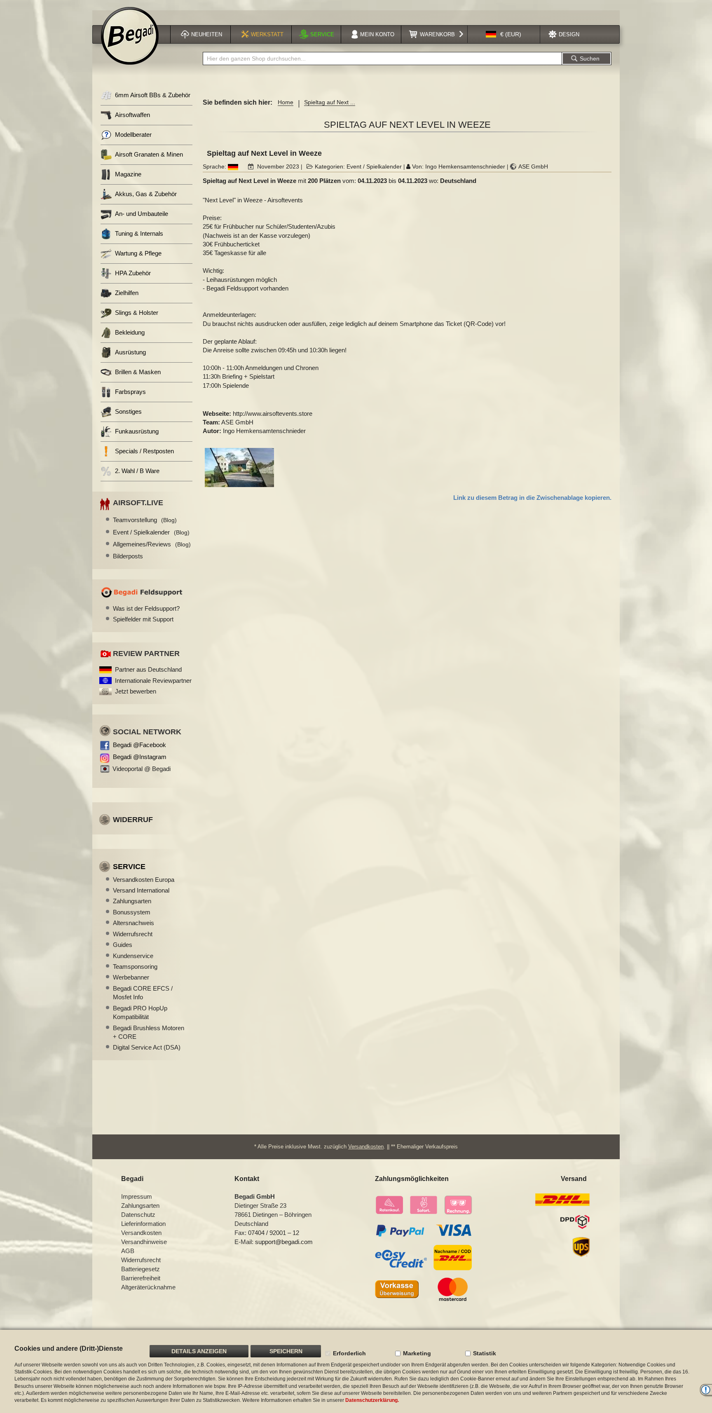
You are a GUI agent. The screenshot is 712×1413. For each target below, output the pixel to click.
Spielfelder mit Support (143, 619)
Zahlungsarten (132, 901)
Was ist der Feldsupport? (146, 608)
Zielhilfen (126, 292)
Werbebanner (131, 977)
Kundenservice (133, 955)
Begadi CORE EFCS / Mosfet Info (143, 993)
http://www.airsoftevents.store (272, 413)
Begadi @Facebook (139, 744)
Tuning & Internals (139, 233)
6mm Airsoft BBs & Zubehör (152, 94)
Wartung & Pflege (138, 253)
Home (285, 102)
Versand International (141, 890)
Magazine (128, 174)
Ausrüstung (130, 352)
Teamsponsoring (135, 966)
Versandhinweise (144, 1241)
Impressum (136, 1196)
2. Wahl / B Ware (137, 470)
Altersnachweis (133, 922)
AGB (127, 1250)
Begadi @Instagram (139, 756)
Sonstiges (128, 411)
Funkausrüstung (137, 431)
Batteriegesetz (140, 1268)
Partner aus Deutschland (148, 669)
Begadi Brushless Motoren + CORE (148, 1032)
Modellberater (133, 134)
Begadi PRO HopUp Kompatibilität (140, 1012)
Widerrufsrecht (132, 933)
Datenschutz (138, 1214)
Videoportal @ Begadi (141, 768)
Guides (122, 944)
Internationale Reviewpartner (153, 680)
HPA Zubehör (133, 273)
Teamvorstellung (145, 519)
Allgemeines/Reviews (152, 544)
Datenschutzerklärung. (372, 1400)
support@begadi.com (284, 1241)
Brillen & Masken (138, 371)
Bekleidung (130, 332)
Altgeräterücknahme (148, 1287)
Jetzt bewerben (135, 691)
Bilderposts (128, 556)
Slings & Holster (136, 312)
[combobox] (382, 58)
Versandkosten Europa (143, 879)
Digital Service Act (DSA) (146, 1047)
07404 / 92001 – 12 (273, 1232)
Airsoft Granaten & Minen (149, 154)
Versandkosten (366, 1147)
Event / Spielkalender (374, 166)
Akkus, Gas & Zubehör (146, 193)
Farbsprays (130, 391)
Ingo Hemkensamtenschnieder (465, 166)
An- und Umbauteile (141, 213)
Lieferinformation (143, 1223)
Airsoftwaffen (132, 114)
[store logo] (130, 36)
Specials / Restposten (144, 451)
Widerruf (133, 819)
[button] (503, 34)
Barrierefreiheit (140, 1278)
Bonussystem (131, 912)
